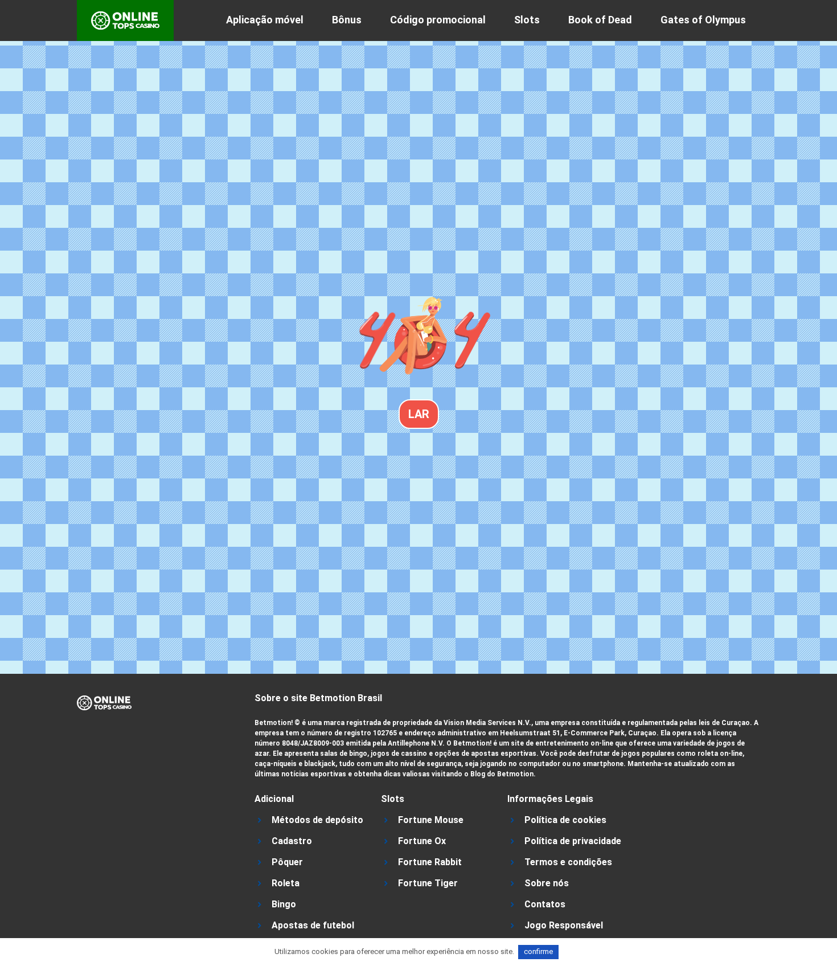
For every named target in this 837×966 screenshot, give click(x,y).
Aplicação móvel (264, 20)
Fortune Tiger (428, 883)
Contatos (544, 904)
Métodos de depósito (317, 819)
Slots (527, 20)
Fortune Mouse (430, 819)
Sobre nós (546, 883)
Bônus (347, 20)
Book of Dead (600, 20)
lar (418, 414)
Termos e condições (568, 862)
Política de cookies (565, 819)
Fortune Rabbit (430, 862)
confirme (538, 951)
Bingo (284, 904)
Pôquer (287, 862)
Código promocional (438, 20)
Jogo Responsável (563, 925)
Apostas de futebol (313, 925)
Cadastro (292, 841)
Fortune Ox (422, 841)
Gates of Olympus (703, 20)
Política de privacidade (572, 841)
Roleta (285, 883)
